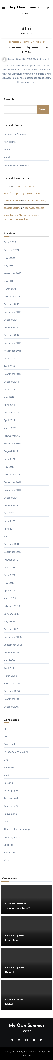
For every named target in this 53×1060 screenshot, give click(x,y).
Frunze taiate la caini (16, 752)
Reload (7, 149)
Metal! (7, 157)
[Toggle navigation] (3, 8)
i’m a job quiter (26, 186)
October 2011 (11, 497)
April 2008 (9, 668)
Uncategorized (12, 837)
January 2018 (11, 304)
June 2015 (10, 358)
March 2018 (10, 288)
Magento (9, 767)
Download (9, 744)
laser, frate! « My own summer (20, 215)
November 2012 (12, 443)
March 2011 (10, 536)
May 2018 (9, 281)
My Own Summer (25, 7)
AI (5, 728)
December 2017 (12, 312)
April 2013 (9, 420)
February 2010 (12, 606)
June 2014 (10, 389)
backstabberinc (12, 200)
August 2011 (11, 505)
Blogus (43, 1051)
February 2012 (12, 474)
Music (7, 775)
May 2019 (9, 265)
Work (6, 860)
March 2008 (10, 675)
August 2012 (11, 451)
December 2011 (12, 482)
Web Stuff (40, 42)
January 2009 (12, 629)
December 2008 (13, 637)
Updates (8, 844)
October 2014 (11, 381)
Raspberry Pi (11, 806)
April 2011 (9, 528)
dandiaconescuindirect (16, 219)
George (10, 59)
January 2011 (11, 544)
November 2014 (12, 374)
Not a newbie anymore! (17, 165)
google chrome (31, 193)
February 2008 (12, 683)
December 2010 (12, 552)
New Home (10, 141)
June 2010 (10, 575)
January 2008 (12, 691)
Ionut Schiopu (11, 193)
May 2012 (9, 466)
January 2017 (11, 335)
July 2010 (9, 567)
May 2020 (9, 258)
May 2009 (9, 621)
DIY (6, 736)
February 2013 (12, 436)
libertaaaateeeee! (34, 208)
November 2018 (12, 273)
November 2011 (12, 490)
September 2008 (13, 644)
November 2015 (12, 350)
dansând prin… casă (35, 200)
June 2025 (10, 242)
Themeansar (26, 1055)
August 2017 (11, 327)
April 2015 (9, 366)
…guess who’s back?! (15, 134)
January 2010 (11, 613)
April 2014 (9, 405)
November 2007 (13, 699)
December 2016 (12, 343)
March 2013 (10, 428)
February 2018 (12, 296)
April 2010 (9, 590)
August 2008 (11, 652)
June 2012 (10, 459)
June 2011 (9, 521)
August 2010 (11, 559)
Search (9, 99)
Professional (14, 42)
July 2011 (9, 513)
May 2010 (9, 583)
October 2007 (11, 706)
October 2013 (11, 412)
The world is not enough (17, 829)
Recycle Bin (28, 42)
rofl (6, 821)
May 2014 (9, 397)
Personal (9, 783)
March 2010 (10, 598)
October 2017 (11, 319)
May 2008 (9, 660)
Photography (11, 790)
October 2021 (11, 250)
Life (6, 759)
